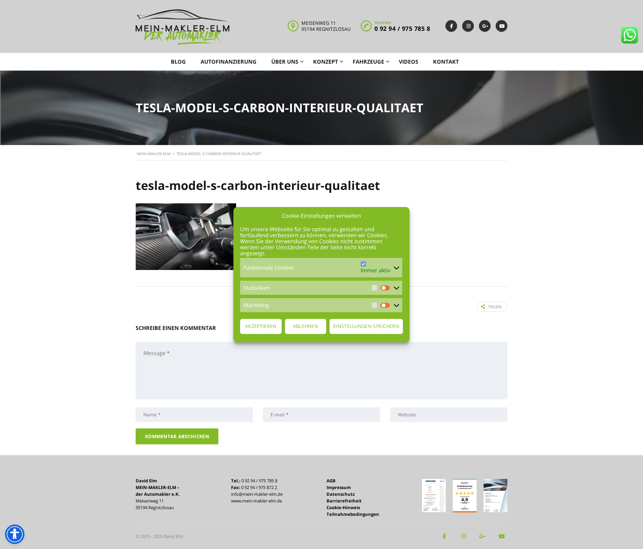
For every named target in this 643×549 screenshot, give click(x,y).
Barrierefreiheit (344, 501)
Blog (178, 61)
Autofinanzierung (229, 61)
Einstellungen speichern (366, 326)
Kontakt (446, 61)
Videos (408, 61)
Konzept (325, 61)
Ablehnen (305, 326)
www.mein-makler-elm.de (256, 501)
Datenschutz (341, 494)
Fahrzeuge (368, 61)
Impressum (339, 487)
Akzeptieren (260, 326)
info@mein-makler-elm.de (257, 494)
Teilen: (495, 307)
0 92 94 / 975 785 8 (402, 28)
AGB (331, 481)
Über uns (284, 61)
